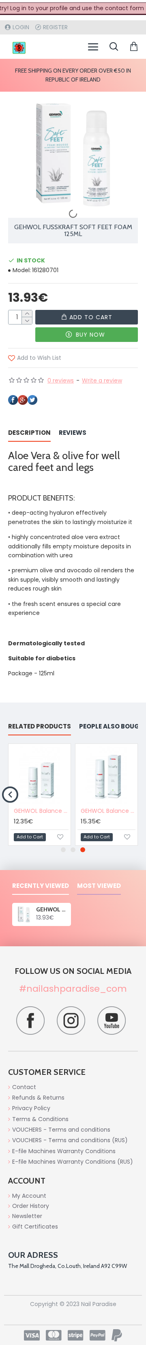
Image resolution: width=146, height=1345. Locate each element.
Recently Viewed (40, 886)
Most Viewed (99, 886)
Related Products (39, 727)
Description (29, 433)
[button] (10, 794)
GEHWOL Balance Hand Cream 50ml (41, 810)
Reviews (72, 433)
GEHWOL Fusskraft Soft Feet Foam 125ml (52, 909)
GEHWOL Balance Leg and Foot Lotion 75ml (108, 810)
